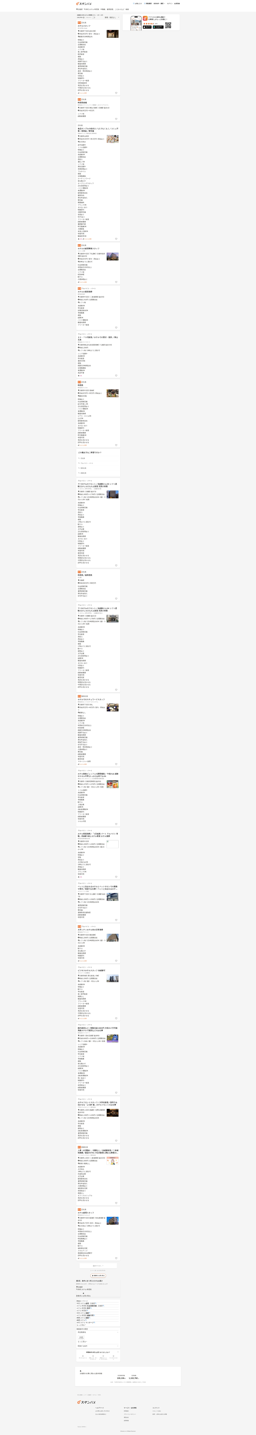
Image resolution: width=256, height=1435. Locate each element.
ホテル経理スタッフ (86, 1213)
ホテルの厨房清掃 (85, 292)
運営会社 (126, 1417)
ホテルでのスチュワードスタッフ (91, 699)
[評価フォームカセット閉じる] (118, 1351)
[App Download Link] (147, 27)
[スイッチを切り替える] (93, 17)
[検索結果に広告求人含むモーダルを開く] (83, 17)
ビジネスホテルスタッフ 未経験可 (91, 970)
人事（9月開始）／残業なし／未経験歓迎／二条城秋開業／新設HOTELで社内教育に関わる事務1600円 (98, 1152)
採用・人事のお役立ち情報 (159, 1414)
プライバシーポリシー (130, 1414)
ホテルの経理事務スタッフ (88, 249)
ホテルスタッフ (84, 26)
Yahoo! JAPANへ (81, 1426)
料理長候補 (82, 103)
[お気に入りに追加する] (116, 93)
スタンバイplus (156, 1411)
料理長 (80, 385)
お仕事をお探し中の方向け (102, 1411)
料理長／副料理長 (85, 575)
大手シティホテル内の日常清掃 (90, 930)
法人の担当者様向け (100, 1414)
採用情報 (126, 1420)
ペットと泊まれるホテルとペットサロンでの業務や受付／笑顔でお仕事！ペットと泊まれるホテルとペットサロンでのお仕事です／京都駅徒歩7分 (97, 889)
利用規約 (126, 1411)
